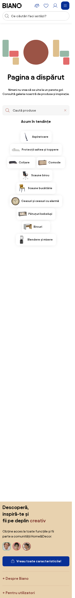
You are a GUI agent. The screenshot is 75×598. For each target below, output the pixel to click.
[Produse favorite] (46, 5)
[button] (65, 110)
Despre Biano (17, 578)
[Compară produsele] (37, 5)
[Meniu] (65, 5)
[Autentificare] (55, 5)
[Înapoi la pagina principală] (12, 5)
